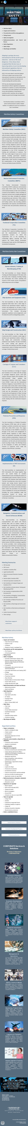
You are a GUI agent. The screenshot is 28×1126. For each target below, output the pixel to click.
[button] (2, 2)
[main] (14, 14)
